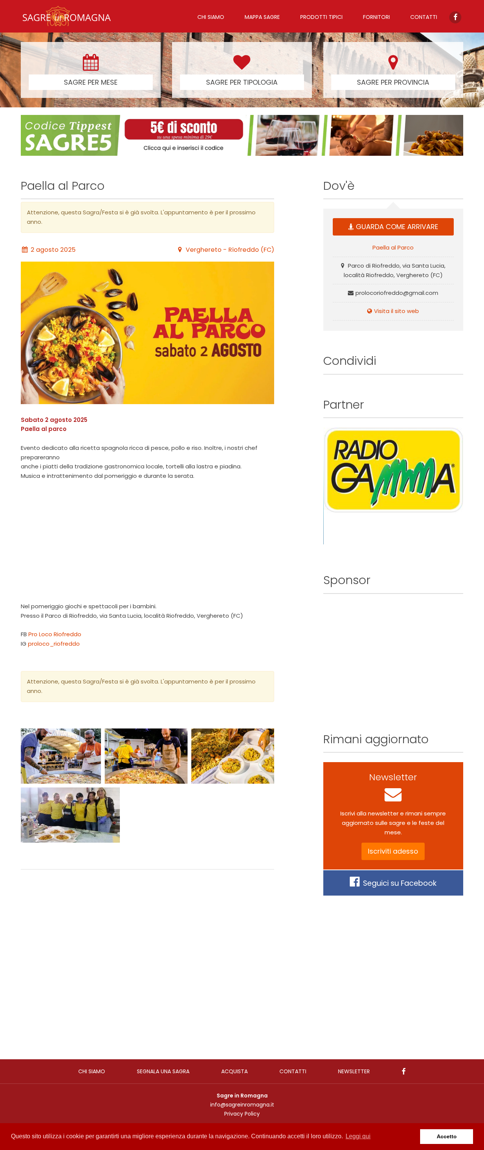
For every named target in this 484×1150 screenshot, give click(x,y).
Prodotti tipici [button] (321, 17)
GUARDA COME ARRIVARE (397, 226)
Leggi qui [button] (358, 1136)
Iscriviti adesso (393, 851)
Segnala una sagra (163, 1071)
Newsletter (354, 1071)
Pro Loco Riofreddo (54, 634)
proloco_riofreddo (54, 644)
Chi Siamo (210, 17)
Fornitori (376, 17)
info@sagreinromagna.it (242, 1104)
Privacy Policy (242, 1113)
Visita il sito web (396, 311)
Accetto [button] (447, 1136)
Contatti (423, 17)
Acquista (234, 1071)
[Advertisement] (147, 541)
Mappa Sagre (262, 17)
